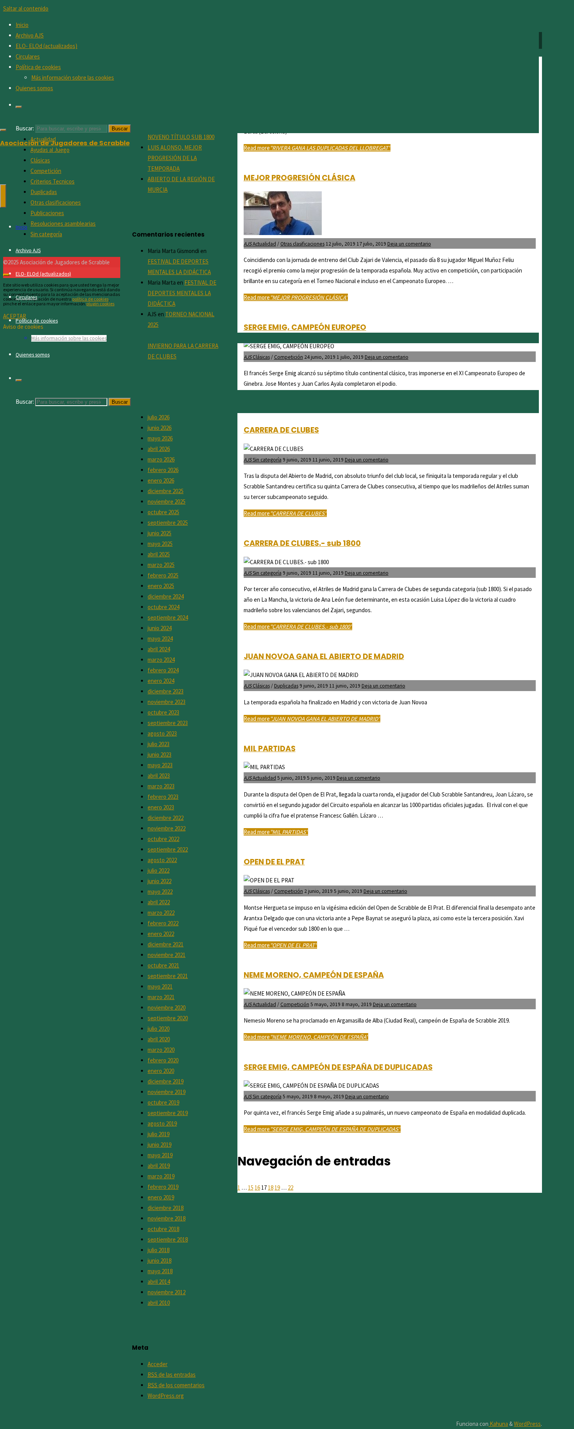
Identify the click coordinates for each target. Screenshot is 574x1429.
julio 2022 (158, 870)
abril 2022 (159, 902)
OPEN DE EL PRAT (274, 862)
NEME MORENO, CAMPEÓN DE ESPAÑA (314, 975)
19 (277, 1187)
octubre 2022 (163, 839)
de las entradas (172, 1374)
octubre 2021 (163, 965)
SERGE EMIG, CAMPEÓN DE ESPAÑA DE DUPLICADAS (338, 1067)
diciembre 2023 (166, 691)
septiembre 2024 (168, 617)
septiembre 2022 (168, 849)
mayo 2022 (160, 891)
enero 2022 (161, 933)
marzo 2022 (161, 912)
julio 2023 (158, 744)
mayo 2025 (160, 543)
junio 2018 (159, 1260)
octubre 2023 (163, 712)
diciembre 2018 (166, 1208)
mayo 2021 (160, 986)
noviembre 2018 (166, 1218)
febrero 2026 (163, 470)
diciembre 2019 (166, 1081)
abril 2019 (159, 1165)
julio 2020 (158, 1028)
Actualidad (264, 778)
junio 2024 (159, 628)
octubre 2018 (163, 1229)
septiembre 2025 (168, 522)
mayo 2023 (160, 765)
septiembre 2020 (168, 1018)
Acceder (158, 1364)
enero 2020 (161, 1070)
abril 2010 (159, 1302)
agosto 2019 (162, 1123)
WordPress (527, 1423)
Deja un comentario (367, 459)
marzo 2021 (161, 997)
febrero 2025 (163, 575)
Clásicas (261, 685)
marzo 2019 (161, 1176)
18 (270, 1187)
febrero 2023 (163, 796)
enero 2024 (161, 680)
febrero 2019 (163, 1186)
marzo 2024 (161, 659)
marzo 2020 (161, 1049)
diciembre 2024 (166, 596)
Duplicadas (286, 685)
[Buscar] (19, 107)
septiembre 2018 (168, 1239)
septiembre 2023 (168, 723)
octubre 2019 (163, 1102)
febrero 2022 (163, 923)
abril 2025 (159, 554)
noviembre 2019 (166, 1092)
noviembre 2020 (166, 1007)
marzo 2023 (161, 786)
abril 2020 (159, 1039)
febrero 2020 (163, 1060)
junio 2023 (159, 754)
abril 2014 (159, 1281)
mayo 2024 (160, 638)
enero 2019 (161, 1197)
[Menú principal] (3, 196)
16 (257, 1187)
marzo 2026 (161, 459)
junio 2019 (159, 1144)
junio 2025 (159, 533)
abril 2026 (159, 449)
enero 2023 (161, 807)
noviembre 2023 (166, 702)
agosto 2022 (162, 860)
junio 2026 (159, 427)
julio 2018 (158, 1250)
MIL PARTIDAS (270, 748)
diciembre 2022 (166, 817)
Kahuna (498, 1423)
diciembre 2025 (166, 491)
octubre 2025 (163, 512)
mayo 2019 (160, 1155)
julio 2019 (158, 1134)
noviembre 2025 (166, 501)
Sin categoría (267, 459)
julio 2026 (158, 417)
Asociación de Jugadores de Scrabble (65, 143)
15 (250, 1187)
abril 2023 (159, 775)
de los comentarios (176, 1385)
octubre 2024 (163, 607)
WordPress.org (166, 1395)
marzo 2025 (161, 564)
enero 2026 (161, 480)
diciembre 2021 (166, 944)
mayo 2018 (160, 1271)
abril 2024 (159, 649)
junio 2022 (159, 881)
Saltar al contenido (25, 8)
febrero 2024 (163, 670)
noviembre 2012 (166, 1292)
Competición (288, 891)
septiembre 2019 (168, 1113)
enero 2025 (161, 586)
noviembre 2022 (166, 828)
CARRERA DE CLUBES (281, 430)
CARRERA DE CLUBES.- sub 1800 (302, 543)
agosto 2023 (162, 733)
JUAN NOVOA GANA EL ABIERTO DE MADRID (324, 656)
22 (290, 1187)
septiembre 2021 (168, 976)
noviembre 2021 (166, 955)
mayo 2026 (160, 438)
